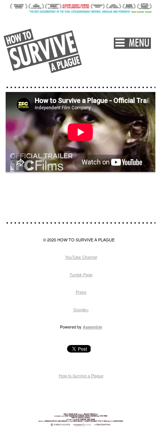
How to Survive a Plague (81, 375)
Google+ (81, 309)
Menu (137, 43)
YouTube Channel (81, 257)
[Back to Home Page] (43, 50)
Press (81, 292)
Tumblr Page (81, 274)
